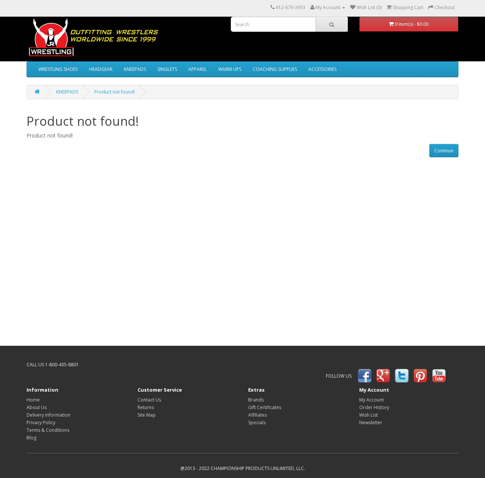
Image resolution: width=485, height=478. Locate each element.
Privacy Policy (41, 422)
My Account (371, 400)
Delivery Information (48, 415)
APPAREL (197, 69)
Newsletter (370, 422)
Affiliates (257, 415)
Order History (374, 407)
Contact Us (149, 400)
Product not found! (114, 92)
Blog (31, 437)
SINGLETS (167, 69)
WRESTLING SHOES (58, 69)
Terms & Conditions (48, 430)
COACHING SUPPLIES (275, 69)
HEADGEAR (101, 69)
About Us (37, 407)
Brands (256, 400)
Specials (257, 422)
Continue (444, 150)
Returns (146, 407)
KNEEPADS (135, 69)
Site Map (147, 415)
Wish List (368, 415)
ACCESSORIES (322, 69)
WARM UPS (229, 69)
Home (33, 400)
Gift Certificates (264, 407)
